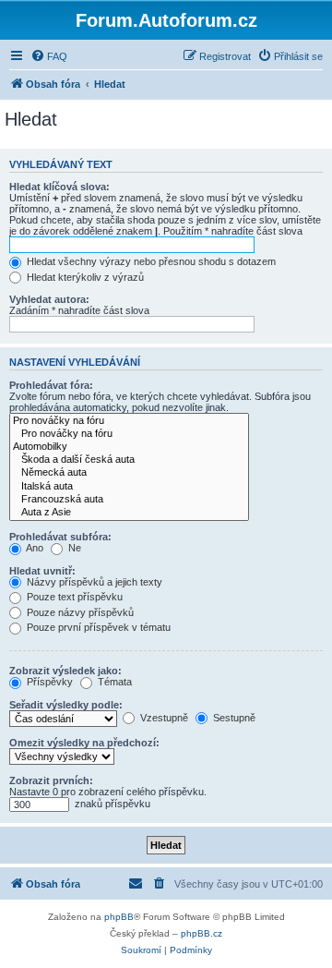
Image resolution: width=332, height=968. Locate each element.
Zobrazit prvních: (51, 780)
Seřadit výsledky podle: (66, 704)
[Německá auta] (129, 472)
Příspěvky (48, 681)
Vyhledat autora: (49, 299)
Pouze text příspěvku (73, 596)
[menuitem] (48, 56)
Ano (33, 547)
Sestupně (232, 717)
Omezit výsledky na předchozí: (84, 742)
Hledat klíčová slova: (59, 186)
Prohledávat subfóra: (60, 536)
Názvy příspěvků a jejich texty (93, 581)
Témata (113, 681)
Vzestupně (162, 717)
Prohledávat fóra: (51, 385)
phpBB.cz (201, 933)
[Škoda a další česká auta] (129, 460)
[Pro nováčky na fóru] (129, 421)
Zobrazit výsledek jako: (65, 670)
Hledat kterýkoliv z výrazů (84, 277)
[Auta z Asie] (129, 512)
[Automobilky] (129, 447)
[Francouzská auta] (129, 499)
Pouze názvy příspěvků (79, 612)
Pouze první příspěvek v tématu (97, 627)
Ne (73, 547)
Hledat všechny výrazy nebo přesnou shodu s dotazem (150, 261)
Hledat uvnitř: (42, 570)
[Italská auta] (129, 486)
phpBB (119, 917)
